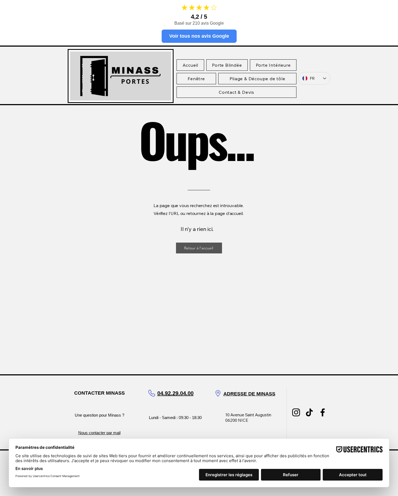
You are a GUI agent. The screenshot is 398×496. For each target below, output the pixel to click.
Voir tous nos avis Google (199, 36)
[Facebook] (322, 412)
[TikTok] (309, 412)
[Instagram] (296, 412)
